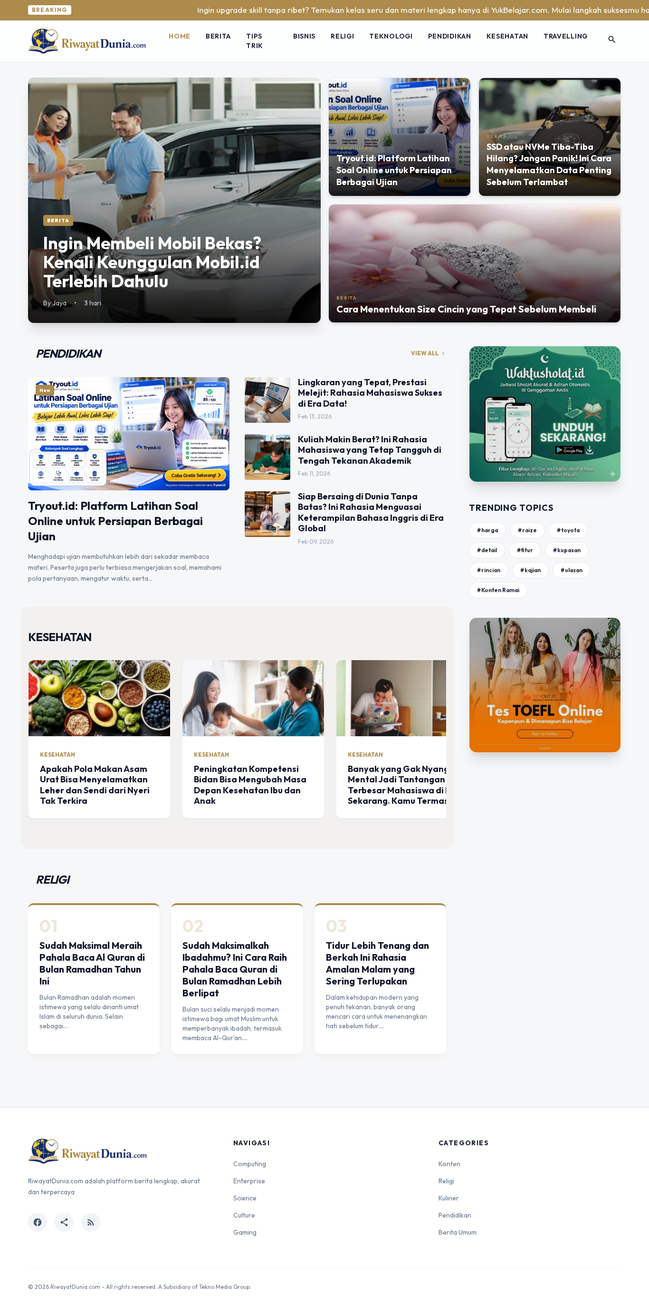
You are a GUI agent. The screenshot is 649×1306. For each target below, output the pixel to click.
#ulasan (571, 570)
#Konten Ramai (498, 590)
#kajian (530, 570)
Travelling (566, 36)
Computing (249, 1164)
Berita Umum (458, 1232)
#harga (487, 530)
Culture (244, 1215)
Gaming (245, 1232)
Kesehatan (507, 36)
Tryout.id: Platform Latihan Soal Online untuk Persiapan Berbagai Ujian (115, 520)
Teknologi (390, 36)
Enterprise (249, 1181)
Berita (218, 36)
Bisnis (304, 36)
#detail (487, 550)
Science (245, 1198)
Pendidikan (449, 36)
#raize (527, 530)
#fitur (525, 550)
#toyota (568, 530)
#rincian (488, 570)
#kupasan (567, 550)
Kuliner (449, 1198)
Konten (449, 1164)
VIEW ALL (428, 353)
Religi (342, 36)
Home (180, 36)
